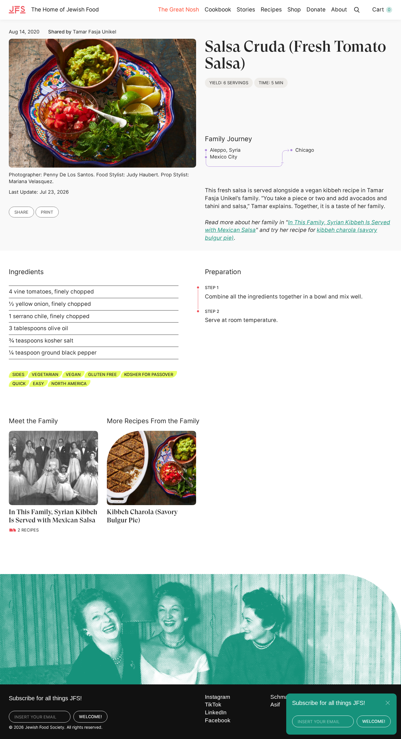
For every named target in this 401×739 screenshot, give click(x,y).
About (339, 9)
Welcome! (90, 716)
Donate (316, 9)
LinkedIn (216, 712)
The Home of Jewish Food (65, 9)
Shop (294, 9)
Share (21, 211)
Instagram (217, 697)
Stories (246, 9)
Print (47, 211)
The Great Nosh (178, 9)
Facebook (217, 720)
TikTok (213, 704)
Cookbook (218, 9)
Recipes (271, 9)
